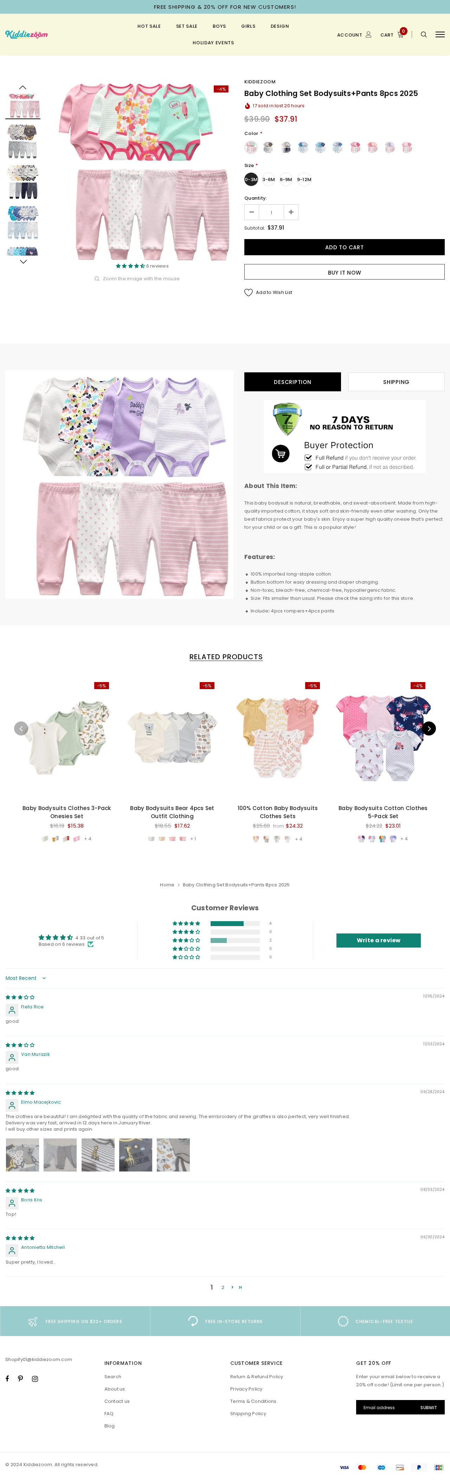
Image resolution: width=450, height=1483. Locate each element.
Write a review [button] (379, 940)
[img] (20, 997)
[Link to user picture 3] (98, 1155)
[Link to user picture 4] (136, 1155)
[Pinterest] (20, 1378)
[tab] (225, 657)
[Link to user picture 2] (60, 1155)
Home (167, 884)
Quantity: (255, 198)
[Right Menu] (440, 35)
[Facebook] (7, 1378)
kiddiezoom (260, 81)
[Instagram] (35, 1378)
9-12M (304, 179)
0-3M (251, 179)
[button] (131, 266)
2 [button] (222, 1287)
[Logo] (58, 34)
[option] (142, 171)
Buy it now (344, 272)
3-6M (268, 179)
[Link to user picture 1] (22, 1155)
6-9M (286, 179)
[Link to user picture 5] (173, 1155)
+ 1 (193, 838)
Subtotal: (254, 228)
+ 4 (87, 838)
